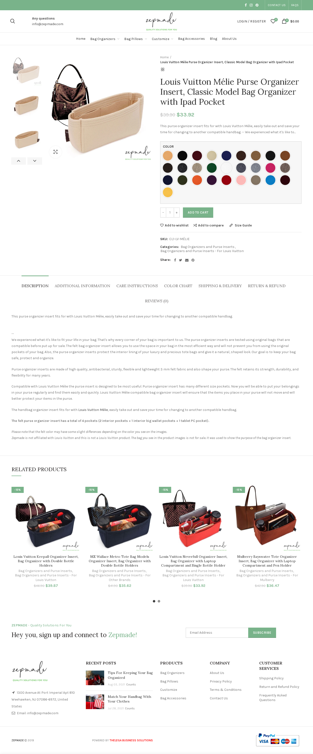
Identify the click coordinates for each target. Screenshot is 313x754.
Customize (168, 690)
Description (35, 285)
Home (164, 57)
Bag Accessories (173, 698)
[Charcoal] (272, 156)
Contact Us (277, 5)
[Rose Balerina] (242, 180)
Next (34, 161)
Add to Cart (198, 212)
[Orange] (198, 180)
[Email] (187, 260)
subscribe (262, 632)
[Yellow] (169, 192)
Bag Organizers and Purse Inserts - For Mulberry (267, 577)
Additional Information (82, 285)
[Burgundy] (198, 156)
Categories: (169, 247)
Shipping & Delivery (220, 285)
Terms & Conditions (226, 690)
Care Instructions (137, 285)
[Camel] (257, 156)
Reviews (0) (156, 300)
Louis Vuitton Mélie (93, 410)
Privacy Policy (221, 681)
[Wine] (286, 180)
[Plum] (213, 180)
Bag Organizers (172, 673)
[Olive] (184, 180)
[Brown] (242, 156)
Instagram (251, 5)
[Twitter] (181, 260)
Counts (131, 684)
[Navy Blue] (169, 180)
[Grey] (242, 168)
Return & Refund (267, 285)
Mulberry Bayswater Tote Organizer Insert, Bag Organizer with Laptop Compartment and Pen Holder (267, 561)
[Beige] (213, 156)
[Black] (184, 156)
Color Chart (178, 285)
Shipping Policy (271, 678)
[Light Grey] (257, 168)
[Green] (213, 168)
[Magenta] (272, 168)
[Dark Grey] (184, 168)
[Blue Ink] (228, 156)
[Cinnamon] (286, 156)
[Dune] (198, 168)
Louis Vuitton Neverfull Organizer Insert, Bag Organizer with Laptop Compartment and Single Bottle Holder (193, 561)
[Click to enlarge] (55, 152)
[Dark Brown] (169, 168)
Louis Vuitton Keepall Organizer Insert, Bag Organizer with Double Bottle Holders (45, 561)
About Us (217, 673)
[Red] (228, 180)
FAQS (295, 5)
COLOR (168, 146)
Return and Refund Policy (279, 687)
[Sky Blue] (272, 180)
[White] (228, 168)
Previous (18, 161)
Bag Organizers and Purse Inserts (208, 247)
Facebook (245, 5)
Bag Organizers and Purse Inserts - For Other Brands (120, 577)
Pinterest (257, 5)
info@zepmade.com (47, 24)
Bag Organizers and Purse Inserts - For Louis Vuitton (202, 251)
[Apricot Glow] (169, 156)
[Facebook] (175, 260)
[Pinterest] (193, 260)
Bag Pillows (169, 681)
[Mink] (286, 168)
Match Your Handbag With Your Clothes (129, 699)
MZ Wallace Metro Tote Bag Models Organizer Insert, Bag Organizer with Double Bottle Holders (120, 561)
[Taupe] (257, 180)
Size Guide (243, 225)
